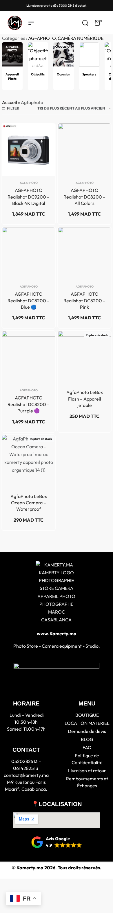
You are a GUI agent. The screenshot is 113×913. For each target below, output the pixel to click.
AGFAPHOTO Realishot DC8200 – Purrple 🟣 (29, 404)
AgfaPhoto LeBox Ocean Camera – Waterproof (28, 502)
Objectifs (38, 74)
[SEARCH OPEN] (85, 23)
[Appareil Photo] (12, 57)
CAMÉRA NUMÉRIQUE (80, 38)
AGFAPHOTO (42, 38)
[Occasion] (63, 57)
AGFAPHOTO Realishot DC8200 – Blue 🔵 (29, 300)
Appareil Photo (12, 76)
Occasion (63, 74)
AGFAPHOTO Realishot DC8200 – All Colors (84, 196)
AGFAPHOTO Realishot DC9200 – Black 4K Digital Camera (29, 196)
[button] (56, 842)
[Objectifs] (38, 57)
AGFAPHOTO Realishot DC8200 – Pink (84, 300)
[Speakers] (89, 57)
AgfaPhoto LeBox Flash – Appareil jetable (84, 398)
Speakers (89, 74)
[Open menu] (31, 23)
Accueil (9, 102)
